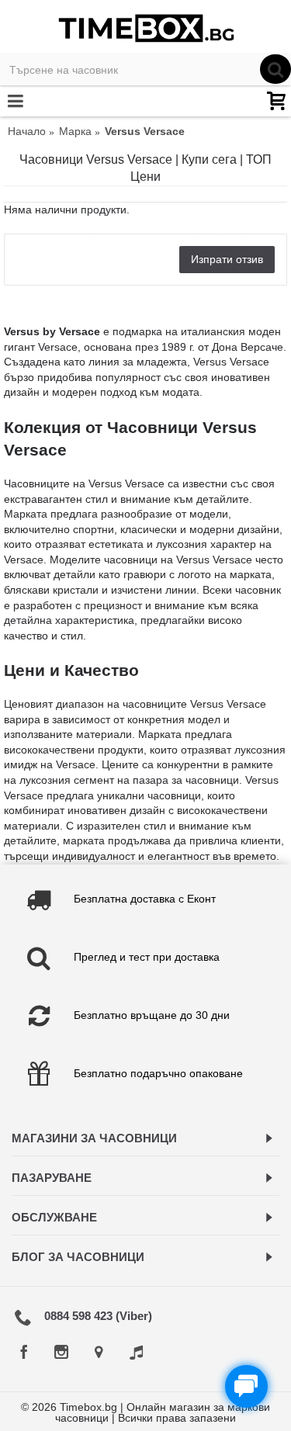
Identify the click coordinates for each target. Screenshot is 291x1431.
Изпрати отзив (227, 259)
